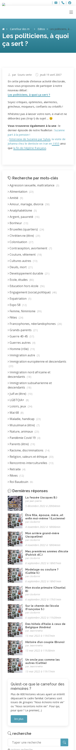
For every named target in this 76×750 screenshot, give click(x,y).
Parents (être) (22, 444)
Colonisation (21, 242)
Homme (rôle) (22, 349)
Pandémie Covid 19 (24, 438)
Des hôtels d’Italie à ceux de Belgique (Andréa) (45, 625)
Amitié (16, 198)
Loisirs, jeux (20, 406)
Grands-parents (23, 330)
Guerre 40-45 (21, 336)
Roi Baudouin (21, 482)
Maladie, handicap (25, 419)
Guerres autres (22, 343)
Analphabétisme (23, 210)
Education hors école (27, 286)
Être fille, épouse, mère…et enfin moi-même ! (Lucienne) (45, 516)
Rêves (16, 475)
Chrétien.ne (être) (24, 236)
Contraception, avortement (30, 248)
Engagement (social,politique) (33, 292)
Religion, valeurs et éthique (31, 457)
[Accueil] (3, 29)
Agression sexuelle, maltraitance (34, 185)
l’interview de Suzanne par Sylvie (29, 139)
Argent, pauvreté (24, 217)
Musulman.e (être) (24, 425)
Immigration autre (24, 355)
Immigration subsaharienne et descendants (30, 385)
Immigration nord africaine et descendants (29, 374)
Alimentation (21, 192)
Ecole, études (21, 280)
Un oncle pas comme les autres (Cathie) (42, 661)
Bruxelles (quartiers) (26, 229)
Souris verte (25, 74)
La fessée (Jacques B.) (41, 497)
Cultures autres (23, 261)
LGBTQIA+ (19, 400)
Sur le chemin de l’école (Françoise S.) (42, 607)
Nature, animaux (24, 431)
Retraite (17, 469)
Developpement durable (29, 273)
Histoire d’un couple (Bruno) (45, 642)
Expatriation (20, 299)
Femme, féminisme (25, 311)
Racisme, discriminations (29, 450)
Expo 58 (18, 305)
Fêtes (16, 317)
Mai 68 (16, 413)
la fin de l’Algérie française (29, 148)
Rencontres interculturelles (31, 463)
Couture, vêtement (25, 254)
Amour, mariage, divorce (29, 204)
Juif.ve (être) (20, 394)
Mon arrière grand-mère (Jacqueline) (42, 535)
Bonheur (18, 223)
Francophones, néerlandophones (35, 324)
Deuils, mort (21, 267)
